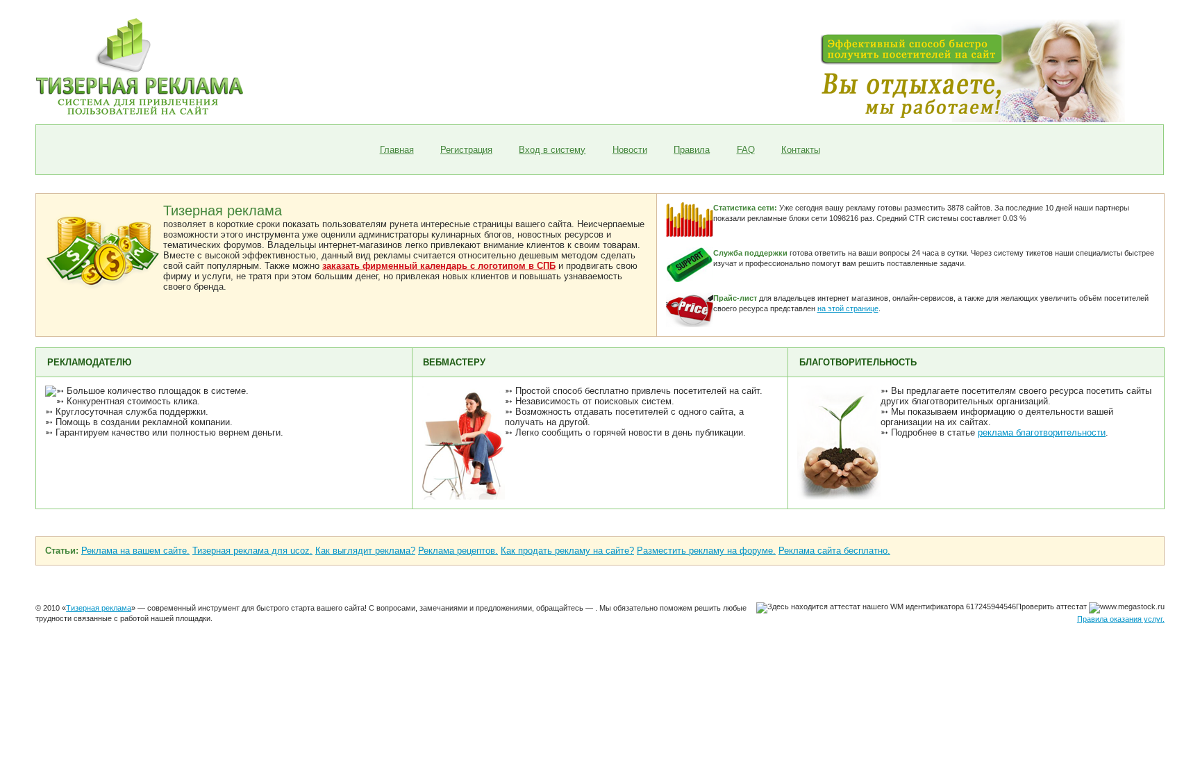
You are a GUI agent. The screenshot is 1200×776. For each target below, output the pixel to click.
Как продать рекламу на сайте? (567, 550)
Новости (629, 150)
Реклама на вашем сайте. (135, 550)
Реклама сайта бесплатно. (834, 550)
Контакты (800, 150)
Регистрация (466, 150)
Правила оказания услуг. (1121, 619)
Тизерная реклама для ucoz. (252, 550)
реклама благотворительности (1042, 432)
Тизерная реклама (98, 608)
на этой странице (847, 308)
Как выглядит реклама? (365, 550)
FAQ (746, 150)
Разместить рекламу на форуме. (706, 550)
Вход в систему (552, 150)
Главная (397, 150)
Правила (692, 150)
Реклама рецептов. (458, 550)
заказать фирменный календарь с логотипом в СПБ (439, 266)
